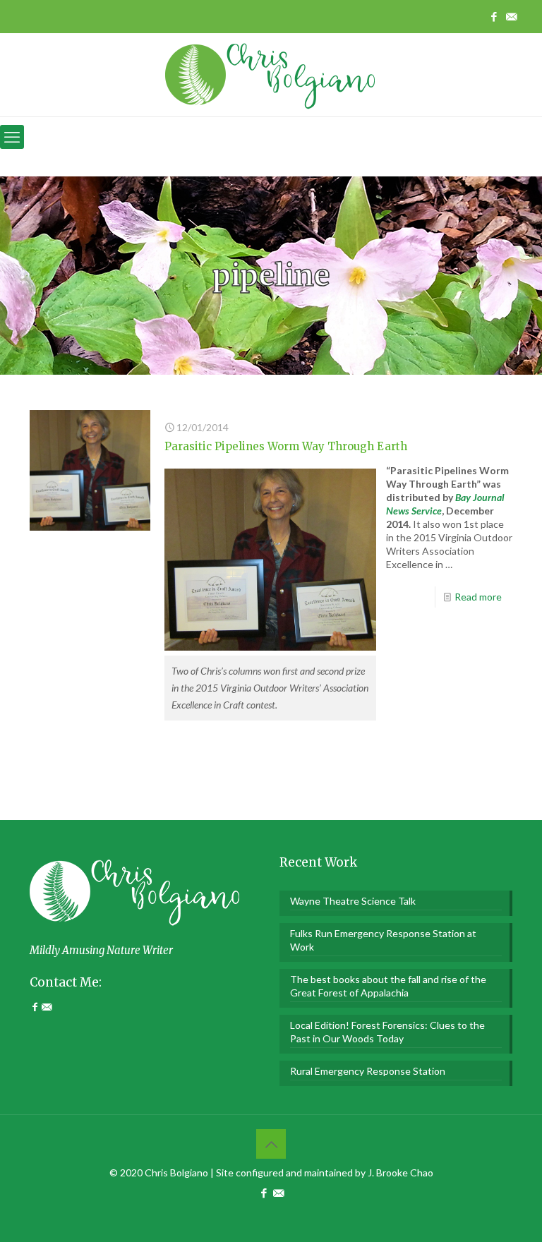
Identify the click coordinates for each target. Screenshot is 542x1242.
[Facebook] (36, 1007)
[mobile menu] (12, 137)
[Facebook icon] (493, 16)
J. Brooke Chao (400, 1172)
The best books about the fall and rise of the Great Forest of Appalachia (388, 986)
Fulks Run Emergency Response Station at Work (383, 940)
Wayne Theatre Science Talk (353, 901)
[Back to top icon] (271, 1144)
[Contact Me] (47, 1007)
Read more (478, 597)
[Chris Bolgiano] (271, 74)
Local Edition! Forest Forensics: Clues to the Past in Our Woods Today (387, 1031)
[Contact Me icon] (511, 16)
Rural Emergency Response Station (367, 1071)
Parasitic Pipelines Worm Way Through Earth (285, 446)
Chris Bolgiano (176, 1172)
